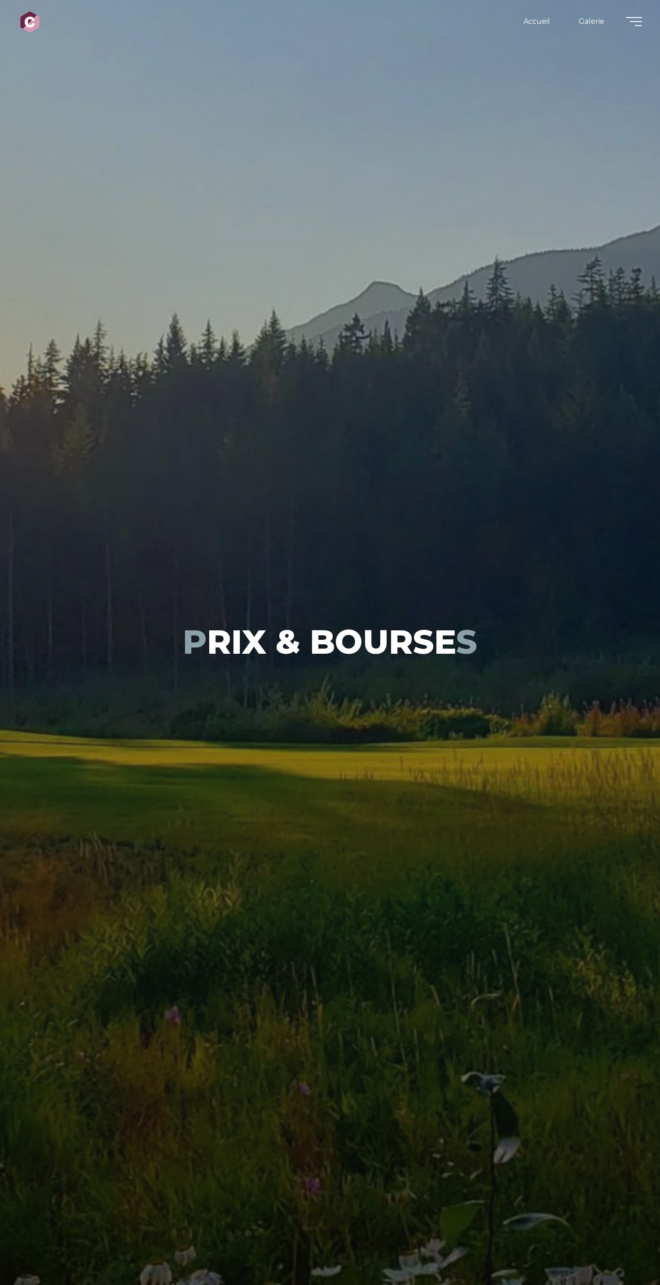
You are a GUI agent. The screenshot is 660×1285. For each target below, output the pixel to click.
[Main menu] (634, 21)
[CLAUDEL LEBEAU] (30, 21)
